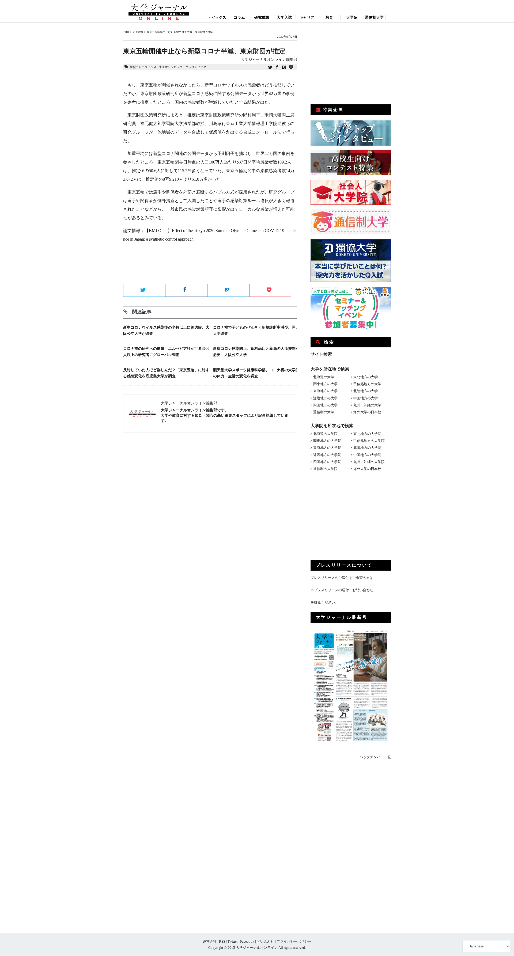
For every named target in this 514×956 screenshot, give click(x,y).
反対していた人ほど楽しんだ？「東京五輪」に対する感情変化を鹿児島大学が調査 (166, 373)
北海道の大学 (323, 377)
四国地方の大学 (325, 405)
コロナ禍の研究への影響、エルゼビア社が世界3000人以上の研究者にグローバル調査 (166, 352)
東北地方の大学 (365, 377)
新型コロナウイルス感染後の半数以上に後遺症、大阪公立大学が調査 (166, 330)
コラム (239, 18)
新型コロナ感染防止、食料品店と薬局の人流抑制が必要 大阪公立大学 (256, 352)
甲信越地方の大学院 (369, 441)
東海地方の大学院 (327, 448)
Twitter (233, 941)
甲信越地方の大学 (367, 384)
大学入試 (284, 18)
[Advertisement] (210, 265)
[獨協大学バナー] (351, 281)
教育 (329, 18)
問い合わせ (265, 941)
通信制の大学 (323, 412)
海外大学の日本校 (367, 412)
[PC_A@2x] (351, 328)
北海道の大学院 (325, 434)
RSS (222, 941)
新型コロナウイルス (143, 67)
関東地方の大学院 (327, 441)
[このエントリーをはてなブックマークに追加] (284, 67)
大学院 (351, 18)
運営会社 (210, 941)
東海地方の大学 (325, 391)
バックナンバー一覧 (375, 757)
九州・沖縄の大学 (367, 405)
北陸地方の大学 (365, 391)
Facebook (247, 941)
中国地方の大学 (365, 398)
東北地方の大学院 (367, 434)
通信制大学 (374, 18)
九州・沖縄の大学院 (369, 462)
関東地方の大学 (325, 384)
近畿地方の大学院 (327, 455)
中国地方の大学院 (367, 455)
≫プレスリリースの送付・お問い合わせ (342, 590)
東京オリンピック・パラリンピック (182, 67)
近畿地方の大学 (325, 398)
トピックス (216, 18)
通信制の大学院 (325, 469)
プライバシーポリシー (294, 941)
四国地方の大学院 (327, 462)
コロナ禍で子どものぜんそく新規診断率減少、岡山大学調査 (256, 330)
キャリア (306, 18)
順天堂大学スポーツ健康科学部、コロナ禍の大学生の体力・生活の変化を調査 (256, 373)
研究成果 (261, 18)
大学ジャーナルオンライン (257, 948)
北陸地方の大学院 (367, 448)
